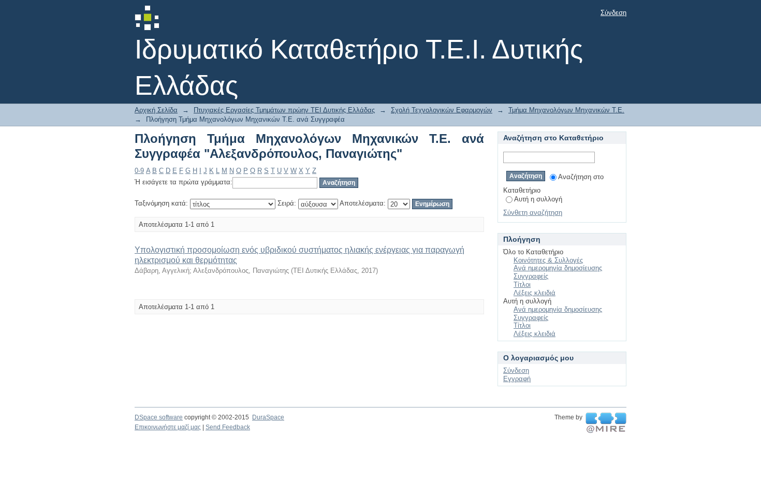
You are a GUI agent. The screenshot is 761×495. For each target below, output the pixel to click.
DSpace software (159, 417)
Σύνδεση (613, 13)
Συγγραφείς (531, 276)
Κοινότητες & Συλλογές (548, 260)
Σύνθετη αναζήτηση (532, 212)
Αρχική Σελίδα (156, 110)
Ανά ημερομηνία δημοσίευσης (558, 268)
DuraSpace (268, 417)
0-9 (139, 170)
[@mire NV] (606, 423)
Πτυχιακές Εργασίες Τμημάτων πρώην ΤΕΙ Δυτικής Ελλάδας (284, 110)
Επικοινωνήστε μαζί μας (168, 427)
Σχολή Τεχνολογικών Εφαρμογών (441, 110)
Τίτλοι (522, 284)
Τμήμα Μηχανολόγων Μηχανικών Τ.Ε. (566, 110)
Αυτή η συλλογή (538, 199)
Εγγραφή (517, 379)
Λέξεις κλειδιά (534, 293)
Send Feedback (228, 427)
